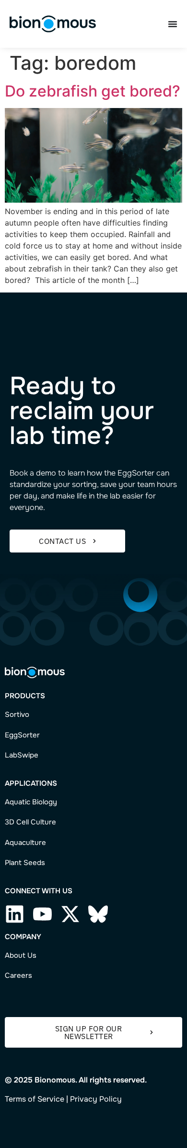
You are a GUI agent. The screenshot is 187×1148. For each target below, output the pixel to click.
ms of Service (40, 1099)
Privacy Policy (96, 1099)
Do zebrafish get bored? (92, 91)
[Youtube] (42, 914)
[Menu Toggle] (172, 24)
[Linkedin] (14, 914)
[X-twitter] (70, 914)
